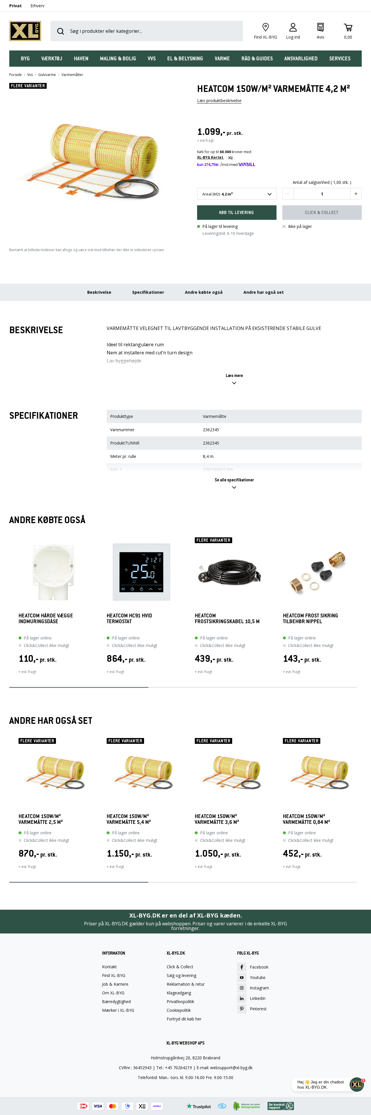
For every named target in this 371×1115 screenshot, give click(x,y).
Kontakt (109, 967)
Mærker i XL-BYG (118, 1010)
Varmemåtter (72, 74)
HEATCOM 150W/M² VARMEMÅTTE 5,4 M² (129, 819)
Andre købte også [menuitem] (204, 292)
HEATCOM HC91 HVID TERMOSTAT (129, 619)
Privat (15, 5)
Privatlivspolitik (180, 1002)
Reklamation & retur (186, 984)
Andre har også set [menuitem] (263, 292)
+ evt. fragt (27, 671)
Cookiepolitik (179, 1010)
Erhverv (37, 5)
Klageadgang (179, 993)
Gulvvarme (47, 74)
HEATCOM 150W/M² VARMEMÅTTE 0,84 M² (306, 819)
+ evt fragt (205, 140)
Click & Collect (180, 967)
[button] (91, 159)
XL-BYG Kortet (210, 157)
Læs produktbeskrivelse (219, 100)
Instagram (259, 988)
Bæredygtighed (116, 1002)
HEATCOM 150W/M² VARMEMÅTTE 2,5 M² (41, 819)
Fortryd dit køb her (184, 1019)
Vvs (30, 74)
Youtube (257, 977)
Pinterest (258, 1008)
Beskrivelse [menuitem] (99, 292)
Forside (15, 74)
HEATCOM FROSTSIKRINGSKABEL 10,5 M (227, 619)
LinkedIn (257, 998)
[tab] (25, 58)
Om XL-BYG (113, 993)
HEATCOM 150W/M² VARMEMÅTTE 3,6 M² (217, 819)
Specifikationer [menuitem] (148, 292)
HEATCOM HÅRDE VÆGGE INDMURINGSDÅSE (46, 619)
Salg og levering (181, 975)
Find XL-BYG (113, 975)
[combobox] (237, 194)
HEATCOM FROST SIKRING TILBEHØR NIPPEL (310, 619)
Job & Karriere (115, 984)
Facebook (259, 967)
